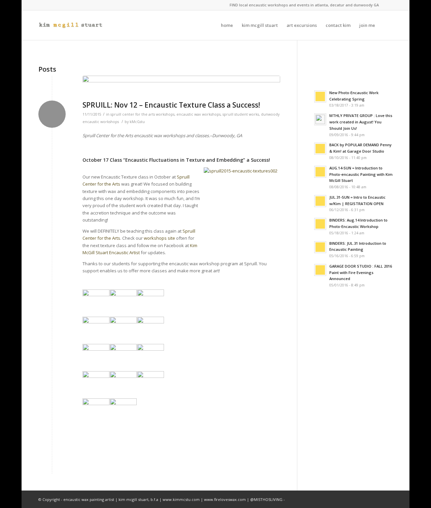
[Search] (386, 25)
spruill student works (241, 114)
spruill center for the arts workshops (142, 114)
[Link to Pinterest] (388, 5)
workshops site (159, 238)
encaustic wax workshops (198, 114)
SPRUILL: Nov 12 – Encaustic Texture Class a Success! (171, 105)
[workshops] (181, 86)
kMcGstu (137, 121)
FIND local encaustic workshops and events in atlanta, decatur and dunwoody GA (304, 4)
